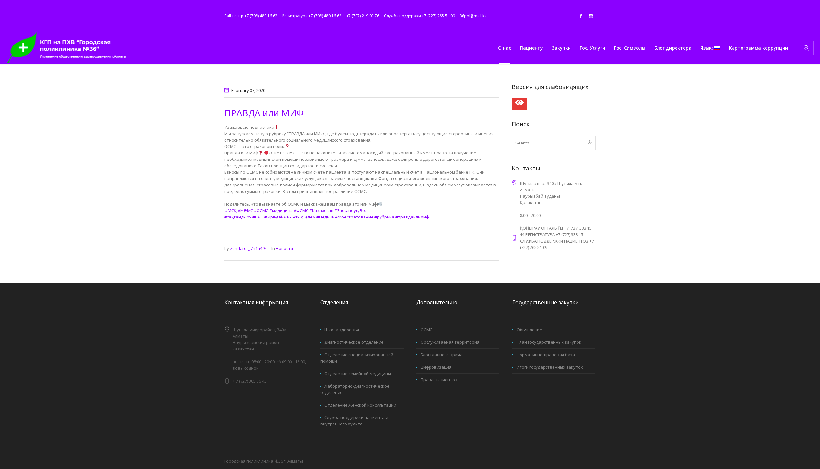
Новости (284, 248)
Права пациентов (439, 380)
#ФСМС (301, 210)
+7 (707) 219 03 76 (362, 16)
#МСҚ (231, 210)
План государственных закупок (549, 342)
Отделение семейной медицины (357, 373)
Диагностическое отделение (354, 342)
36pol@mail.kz (473, 16)
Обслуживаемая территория (450, 342)
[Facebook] (581, 16)
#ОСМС (261, 210)
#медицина (281, 210)
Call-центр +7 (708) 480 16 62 (250, 16)
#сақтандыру (237, 217)
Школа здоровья (341, 330)
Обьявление (529, 330)
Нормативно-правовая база (546, 355)
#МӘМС (245, 210)
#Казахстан (321, 210)
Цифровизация (436, 367)
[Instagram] (591, 16)
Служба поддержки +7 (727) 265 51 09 (419, 16)
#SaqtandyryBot (350, 210)
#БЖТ (257, 217)
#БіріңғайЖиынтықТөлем (290, 217)
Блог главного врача (442, 355)
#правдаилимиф (412, 217)
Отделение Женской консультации (360, 405)
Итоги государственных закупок (550, 367)
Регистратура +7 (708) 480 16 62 (311, 16)
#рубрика (384, 217)
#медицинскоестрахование (344, 217)
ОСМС (426, 330)
